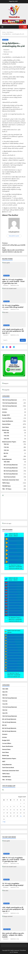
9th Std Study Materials (11, 474)
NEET (5, 456)
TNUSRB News (6, 486)
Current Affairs (6, 418)
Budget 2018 (6, 415)
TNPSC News (6, 483)
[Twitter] (7, 347)
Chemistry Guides (13, 593)
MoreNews (23, 950)
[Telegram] (14, 347)
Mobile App (5, 430)
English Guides (13, 542)
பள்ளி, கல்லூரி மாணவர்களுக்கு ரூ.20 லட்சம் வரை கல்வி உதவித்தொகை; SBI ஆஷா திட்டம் (13, 331)
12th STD (6, 439)
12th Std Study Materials (9, 406)
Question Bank (13, 561)
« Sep (3, 821)
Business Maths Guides (15, 614)
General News (6, 424)
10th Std (6, 444)
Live (25, 27)
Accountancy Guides (14, 609)
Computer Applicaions (14, 604)
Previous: (13, 244)
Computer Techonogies (13, 659)
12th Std (6, 450)
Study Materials (7, 459)
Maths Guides (12, 546)
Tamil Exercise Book (9, 477)
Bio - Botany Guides (12, 648)
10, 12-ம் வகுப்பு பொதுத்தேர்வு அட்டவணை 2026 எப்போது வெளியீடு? (13, 306)
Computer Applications (13, 656)
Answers (4, 409)
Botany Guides (13, 596)
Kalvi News (5, 39)
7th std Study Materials (11, 468)
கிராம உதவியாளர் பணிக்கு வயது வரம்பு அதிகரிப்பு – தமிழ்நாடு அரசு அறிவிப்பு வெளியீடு (13, 935)
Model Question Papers (9, 442)
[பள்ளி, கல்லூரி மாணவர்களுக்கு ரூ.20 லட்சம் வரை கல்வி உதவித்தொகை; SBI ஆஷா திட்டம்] (14, 319)
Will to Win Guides (14, 558)
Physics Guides (13, 590)
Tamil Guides (12, 539)
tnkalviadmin (6, 49)
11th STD (6, 435)
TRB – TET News (6, 489)
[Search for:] (11, 340)
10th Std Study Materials (9, 400)
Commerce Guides (13, 612)
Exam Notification (7, 421)
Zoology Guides (13, 598)
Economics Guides (14, 606)
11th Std (6, 447)
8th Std (6, 453)
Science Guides (13, 550)
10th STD (6, 432)
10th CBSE (7, 462)
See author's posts (14, 236)
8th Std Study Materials (11, 471)
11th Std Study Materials (9, 403)
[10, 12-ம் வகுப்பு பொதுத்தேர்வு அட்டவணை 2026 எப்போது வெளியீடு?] (14, 295)
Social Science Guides (15, 554)
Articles (4, 412)
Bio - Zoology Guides (12, 651)
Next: (13, 250)
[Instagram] (10, 347)
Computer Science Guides (15, 601)
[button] (2, 26)
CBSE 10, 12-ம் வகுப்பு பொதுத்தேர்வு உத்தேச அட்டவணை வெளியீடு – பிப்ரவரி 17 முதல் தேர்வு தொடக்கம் (13, 281)
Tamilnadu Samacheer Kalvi (10, 480)
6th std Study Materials (11, 465)
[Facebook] (3, 347)
